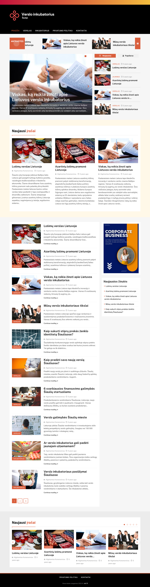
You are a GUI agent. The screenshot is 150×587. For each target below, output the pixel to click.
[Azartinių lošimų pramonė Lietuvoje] (103, 80)
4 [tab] (89, 56)
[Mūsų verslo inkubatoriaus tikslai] (68, 43)
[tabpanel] (51, 84)
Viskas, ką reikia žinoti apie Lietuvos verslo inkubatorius (41, 43)
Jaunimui (116, 77)
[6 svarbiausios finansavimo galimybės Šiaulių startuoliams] (26, 396)
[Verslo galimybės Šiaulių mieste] (26, 425)
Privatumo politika (63, 31)
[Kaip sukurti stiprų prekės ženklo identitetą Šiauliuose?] (117, 43)
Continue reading (50, 244)
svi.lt (86, 583)
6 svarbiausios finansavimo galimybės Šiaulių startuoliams (69, 390)
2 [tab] (82, 56)
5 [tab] (136, 524)
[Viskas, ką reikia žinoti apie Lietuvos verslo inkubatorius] (103, 94)
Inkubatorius (42, 31)
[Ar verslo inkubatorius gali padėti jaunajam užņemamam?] (26, 450)
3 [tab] (86, 56)
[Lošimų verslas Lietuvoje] (103, 65)
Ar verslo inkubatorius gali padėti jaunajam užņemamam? (66, 444)
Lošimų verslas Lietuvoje (124, 67)
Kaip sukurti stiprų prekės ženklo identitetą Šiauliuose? (66, 332)
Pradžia (15, 31)
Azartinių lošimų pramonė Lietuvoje (67, 251)
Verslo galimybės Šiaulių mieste (65, 417)
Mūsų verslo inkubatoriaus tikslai (46, 99)
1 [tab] (79, 56)
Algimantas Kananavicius (23, 171)
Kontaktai (81, 31)
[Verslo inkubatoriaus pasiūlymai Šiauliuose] (26, 479)
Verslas (27, 31)
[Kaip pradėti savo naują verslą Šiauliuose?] (26, 367)
